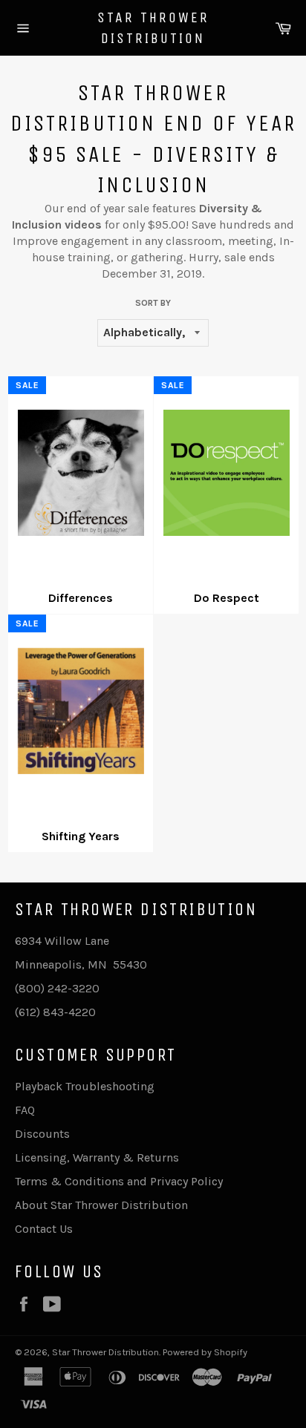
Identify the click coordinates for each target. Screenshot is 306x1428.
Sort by (153, 303)
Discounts (42, 1134)
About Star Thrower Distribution (101, 1205)
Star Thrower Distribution (153, 28)
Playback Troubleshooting (84, 1086)
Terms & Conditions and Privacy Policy (119, 1181)
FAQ (25, 1110)
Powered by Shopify (205, 1351)
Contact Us (44, 1229)
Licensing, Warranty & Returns (97, 1157)
